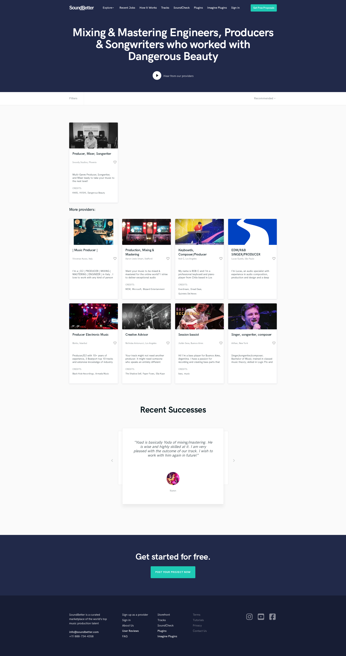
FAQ (125, 636)
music (187, 373)
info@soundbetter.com (84, 632)
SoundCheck (182, 8)
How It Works (148, 8)
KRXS (75, 193)
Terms (196, 615)
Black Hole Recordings (83, 373)
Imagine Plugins (217, 8)
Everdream (183, 289)
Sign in (235, 8)
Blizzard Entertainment (154, 289)
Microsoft (136, 289)
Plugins (198, 8)
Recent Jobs (127, 8)
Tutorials (198, 620)
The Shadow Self (133, 373)
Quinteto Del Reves (187, 293)
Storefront (164, 615)
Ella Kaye (160, 373)
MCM (127, 289)
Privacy (197, 625)
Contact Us (200, 631)
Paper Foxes (148, 373)
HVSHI (82, 193)
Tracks (165, 8)
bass (180, 373)
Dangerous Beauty (96, 193)
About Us (128, 625)
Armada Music (102, 373)
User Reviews (130, 631)
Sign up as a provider (135, 615)
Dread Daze (195, 289)
